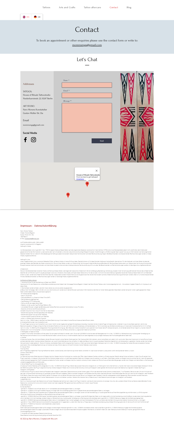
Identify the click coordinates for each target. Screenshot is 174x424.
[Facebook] (25, 139)
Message (66, 101)
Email (65, 91)
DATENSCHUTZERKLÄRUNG (28, 280)
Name (65, 80)
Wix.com (54, 419)
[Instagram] (33, 139)
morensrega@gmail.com (87, 45)
